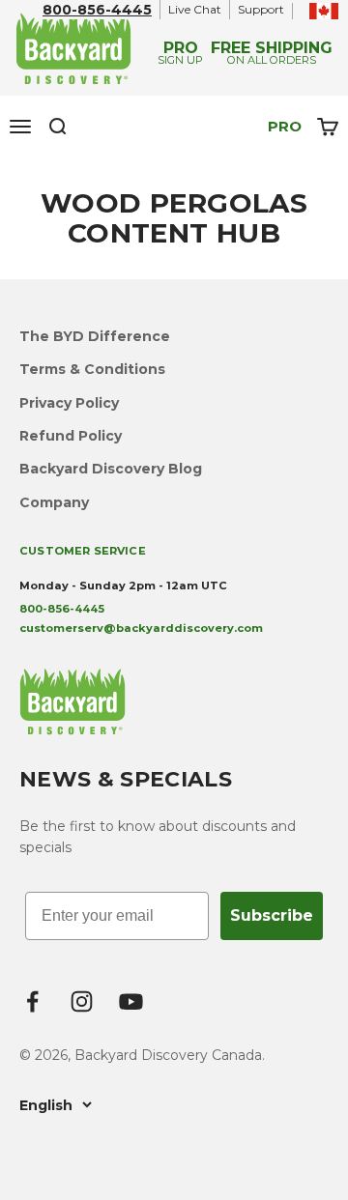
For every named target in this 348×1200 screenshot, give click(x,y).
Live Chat (194, 9)
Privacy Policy (69, 403)
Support (261, 9)
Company (54, 502)
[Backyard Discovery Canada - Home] (74, 48)
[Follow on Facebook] (32, 1001)
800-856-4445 (97, 9)
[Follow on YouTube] (131, 1001)
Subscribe (271, 915)
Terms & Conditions (92, 369)
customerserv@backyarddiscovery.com (141, 628)
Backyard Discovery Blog (110, 468)
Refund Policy (70, 435)
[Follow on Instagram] (82, 1001)
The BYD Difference (94, 336)
